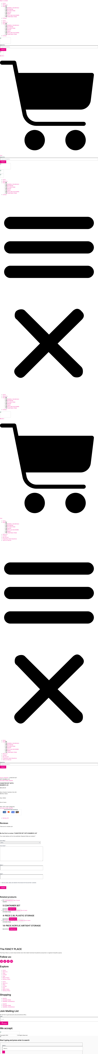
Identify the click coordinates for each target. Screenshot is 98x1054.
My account (6, 537)
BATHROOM (10, 9)
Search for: (2, 44)
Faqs (4, 976)
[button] (6, 6)
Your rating (3, 840)
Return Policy (6, 977)
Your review (3, 845)
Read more (12, 909)
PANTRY (9, 12)
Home (4, 3)
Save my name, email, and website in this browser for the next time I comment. (19, 882)
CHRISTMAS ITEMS (12, 16)
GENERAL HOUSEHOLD (13, 7)
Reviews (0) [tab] (6, 818)
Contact (5, 18)
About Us (5, 4)
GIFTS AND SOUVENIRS (13, 15)
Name (1, 865)
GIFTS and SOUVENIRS (13, 529)
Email (1, 873)
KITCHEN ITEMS (11, 10)
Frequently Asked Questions (10, 538)
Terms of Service (7, 540)
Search (3, 49)
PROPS (9, 13)
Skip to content (4, 0)
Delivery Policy (6, 979)
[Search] (3, 1052)
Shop (4, 6)
